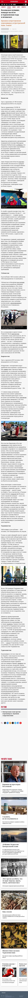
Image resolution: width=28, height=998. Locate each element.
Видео (14, 7)
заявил (3, 113)
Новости (3, 7)
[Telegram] (15, 723)
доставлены (9, 596)
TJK (6, 4)
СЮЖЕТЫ (24, 7)
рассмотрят (20, 282)
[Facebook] (18, 723)
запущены (23, 397)
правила (20, 663)
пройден (10, 624)
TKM (9, 4)
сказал (8, 643)
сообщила (19, 145)
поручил (21, 162)
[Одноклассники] (10, 723)
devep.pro (21, 996)
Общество (14, 29)
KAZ (2, 4)
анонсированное (15, 303)
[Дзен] (13, 723)
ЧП (10, 29)
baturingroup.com (8, 996)
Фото (18, 7)
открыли (13, 494)
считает (17, 66)
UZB (11, 4)
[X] (5, 723)
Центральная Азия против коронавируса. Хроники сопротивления (12, 32)
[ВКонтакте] (8, 723)
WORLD (14, 4)
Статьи (9, 7)
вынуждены (15, 334)
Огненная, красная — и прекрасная (9, 964)
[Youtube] (21, 723)
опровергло (5, 445)
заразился (4, 213)
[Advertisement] (14, 741)
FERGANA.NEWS (14, 1)
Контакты (3, 992)
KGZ (4, 4)
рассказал (4, 243)
